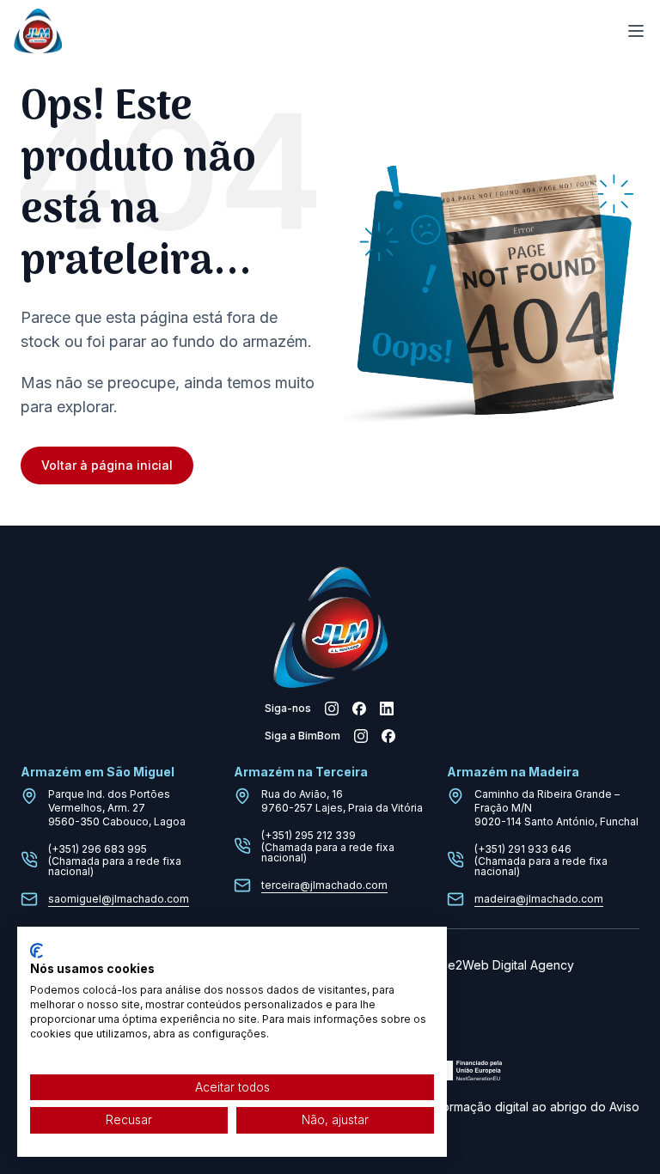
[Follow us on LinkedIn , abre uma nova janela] (387, 708)
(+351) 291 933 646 (522, 848)
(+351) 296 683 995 (97, 848)
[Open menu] (636, 31)
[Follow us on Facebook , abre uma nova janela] (359, 708)
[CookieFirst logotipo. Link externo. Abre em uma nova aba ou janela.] (36, 950)
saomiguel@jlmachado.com (118, 898)
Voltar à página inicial (107, 465)
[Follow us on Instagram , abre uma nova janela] (332, 708)
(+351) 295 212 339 (308, 835)
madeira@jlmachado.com (538, 898)
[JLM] (38, 31)
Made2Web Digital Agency (498, 965)
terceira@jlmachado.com (324, 885)
